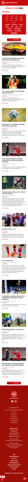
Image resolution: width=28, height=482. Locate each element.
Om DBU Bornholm (14, 407)
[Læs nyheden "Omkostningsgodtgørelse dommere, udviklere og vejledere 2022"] (14, 49)
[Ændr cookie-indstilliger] (2, 479)
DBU (14, 454)
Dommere (14, 412)
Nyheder (16, 8)
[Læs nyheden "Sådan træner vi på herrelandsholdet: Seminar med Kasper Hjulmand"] (14, 354)
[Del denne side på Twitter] (3, 477)
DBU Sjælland (14, 467)
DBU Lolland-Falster (14, 465)
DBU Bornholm (9, 8)
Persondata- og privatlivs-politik (14, 473)
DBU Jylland (14, 460)
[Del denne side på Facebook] (1, 477)
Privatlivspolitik (14, 418)
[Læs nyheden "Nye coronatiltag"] (14, 251)
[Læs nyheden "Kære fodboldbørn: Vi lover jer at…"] (14, 320)
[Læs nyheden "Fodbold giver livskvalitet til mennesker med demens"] (14, 182)
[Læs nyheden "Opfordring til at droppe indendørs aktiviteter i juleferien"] (14, 115)
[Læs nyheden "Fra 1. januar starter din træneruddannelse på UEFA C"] (14, 82)
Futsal (14, 469)
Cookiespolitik (14, 420)
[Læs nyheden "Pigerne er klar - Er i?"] (14, 219)
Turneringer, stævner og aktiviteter (14, 409)
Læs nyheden (5, 70)
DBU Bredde (14, 422)
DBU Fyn (14, 458)
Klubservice (14, 414)
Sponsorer (14, 416)
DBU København (14, 463)
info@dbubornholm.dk (14, 436)
